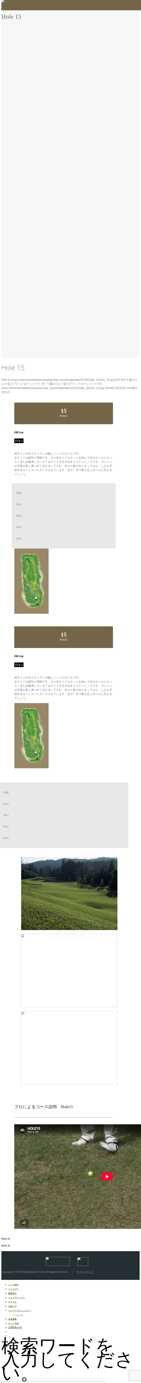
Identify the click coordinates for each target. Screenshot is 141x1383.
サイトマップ (85, 1271)
